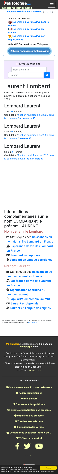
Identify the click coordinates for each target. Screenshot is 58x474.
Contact (29, 455)
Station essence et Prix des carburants (30, 387)
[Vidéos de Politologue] (39, 448)
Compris (48, 468)
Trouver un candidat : (29, 63)
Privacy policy (35, 370)
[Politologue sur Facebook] (17, 448)
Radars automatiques (30, 393)
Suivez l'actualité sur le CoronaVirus (30, 51)
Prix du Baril (30, 398)
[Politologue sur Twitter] (27, 448)
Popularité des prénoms (30, 415)
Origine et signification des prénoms (30, 410)
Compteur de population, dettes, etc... (30, 432)
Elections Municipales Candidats (24, 11)
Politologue (26, 346)
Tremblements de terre (30, 421)
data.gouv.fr (32, 322)
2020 (48, 11)
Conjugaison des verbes (30, 427)
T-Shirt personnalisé (30, 438)
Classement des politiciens (30, 404)
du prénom (29, 299)
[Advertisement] (29, 186)
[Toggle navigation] (52, 5)
